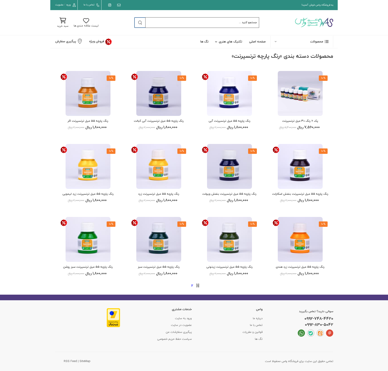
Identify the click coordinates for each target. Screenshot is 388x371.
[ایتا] (320, 333)
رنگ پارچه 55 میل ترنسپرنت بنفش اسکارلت (300, 194)
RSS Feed (70, 361)
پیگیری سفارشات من (179, 332)
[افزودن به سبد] (300, 111)
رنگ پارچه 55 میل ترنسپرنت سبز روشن (88, 267)
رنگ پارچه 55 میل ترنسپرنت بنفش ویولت (229, 194)
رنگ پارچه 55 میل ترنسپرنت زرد (158, 194)
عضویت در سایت (181, 325)
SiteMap (84, 361)
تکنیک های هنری (230, 42)
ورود (68, 5)
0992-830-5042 (319, 325)
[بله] (310, 333)
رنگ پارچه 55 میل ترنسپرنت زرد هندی (300, 267)
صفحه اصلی (257, 42)
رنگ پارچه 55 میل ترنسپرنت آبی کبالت (159, 121)
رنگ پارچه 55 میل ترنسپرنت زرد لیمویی (88, 194)
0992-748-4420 (318, 319)
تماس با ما (89, 5)
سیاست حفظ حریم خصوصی (174, 339)
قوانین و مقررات (252, 332)
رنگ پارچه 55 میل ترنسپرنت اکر (88, 121)
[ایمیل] (118, 5)
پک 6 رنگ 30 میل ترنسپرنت (300, 121)
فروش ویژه (97, 41)
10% (323, 78)
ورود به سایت (183, 318)
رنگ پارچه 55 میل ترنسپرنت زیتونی (229, 267)
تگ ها (204, 42)
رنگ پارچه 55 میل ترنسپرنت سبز (159, 267)
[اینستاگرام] (108, 5)
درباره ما (257, 318)
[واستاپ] (301, 333)
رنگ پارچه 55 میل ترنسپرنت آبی (229, 121)
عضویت (59, 5)
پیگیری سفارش (65, 41)
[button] (301, 41)
